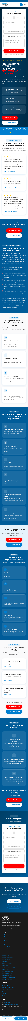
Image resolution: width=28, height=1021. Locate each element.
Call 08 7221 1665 (11, 123)
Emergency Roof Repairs (7, 957)
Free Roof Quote (5, 955)
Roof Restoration (5, 935)
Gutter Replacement (6, 939)
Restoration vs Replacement (8, 977)
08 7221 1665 (5, 1)
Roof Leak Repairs (6, 959)
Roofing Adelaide (6, 985)
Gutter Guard (5, 965)
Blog (3, 991)
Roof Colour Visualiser (7, 979)
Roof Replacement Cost (7, 971)
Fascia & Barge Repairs (7, 963)
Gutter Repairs (5, 961)
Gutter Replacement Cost (7, 975)
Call (8, 1018)
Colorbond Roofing (6, 943)
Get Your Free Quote (10, 117)
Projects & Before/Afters (7, 989)
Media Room (4, 993)
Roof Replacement (6, 937)
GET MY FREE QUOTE (15, 866)
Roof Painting (5, 941)
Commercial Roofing (6, 947)
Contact (3, 995)
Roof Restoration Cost (7, 973)
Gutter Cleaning (5, 969)
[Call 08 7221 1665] (21, 4)
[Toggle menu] (24, 4)
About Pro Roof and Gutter (8, 987)
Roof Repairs (5, 945)
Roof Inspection (5, 949)
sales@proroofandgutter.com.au (10, 1004)
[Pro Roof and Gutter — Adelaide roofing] (5, 4)
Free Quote (21, 1018)
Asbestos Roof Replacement (8, 967)
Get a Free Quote (14, 901)
